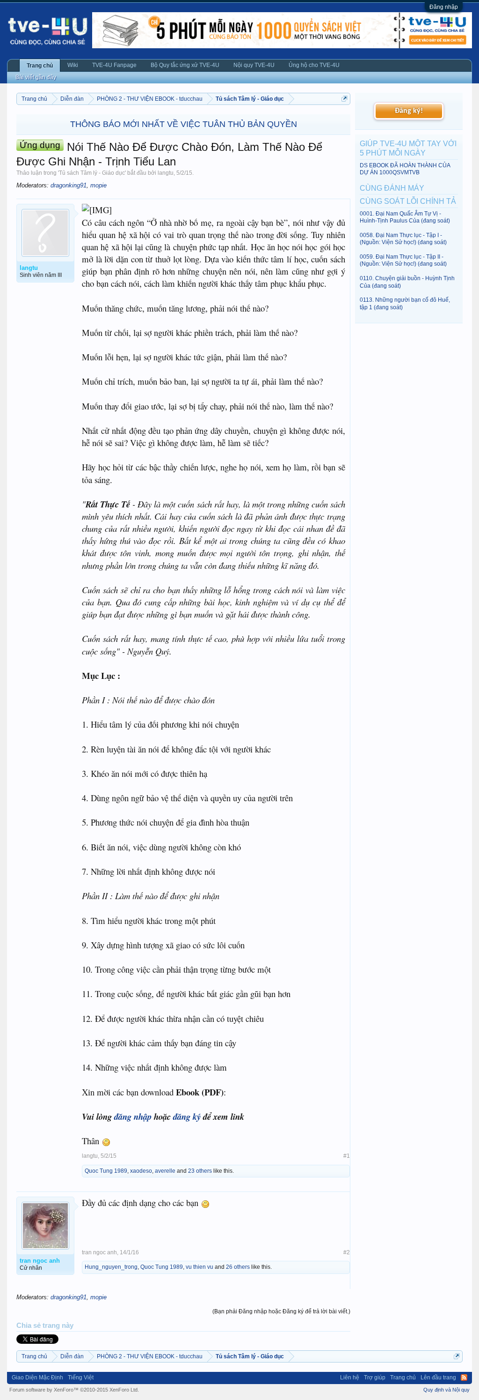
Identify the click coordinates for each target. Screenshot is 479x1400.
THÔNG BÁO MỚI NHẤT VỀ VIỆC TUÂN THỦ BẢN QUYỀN (183, 124)
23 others (200, 1171)
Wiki (72, 65)
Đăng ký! (409, 111)
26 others (238, 1267)
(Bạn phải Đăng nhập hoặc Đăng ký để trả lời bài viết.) (281, 1311)
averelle (165, 1171)
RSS (464, 1377)
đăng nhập (133, 1116)
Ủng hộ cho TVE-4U (314, 65)
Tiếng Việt (81, 1377)
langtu (166, 173)
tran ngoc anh (99, 1252)
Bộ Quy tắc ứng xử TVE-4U (185, 65)
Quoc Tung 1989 (106, 1171)
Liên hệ (349, 1377)
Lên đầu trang (438, 1377)
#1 (346, 1156)
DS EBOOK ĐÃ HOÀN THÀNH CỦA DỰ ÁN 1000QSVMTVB (405, 169)
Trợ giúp (374, 1377)
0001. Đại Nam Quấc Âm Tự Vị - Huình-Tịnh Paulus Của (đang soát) (405, 217)
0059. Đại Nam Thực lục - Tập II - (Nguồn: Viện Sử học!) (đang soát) (403, 260)
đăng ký (187, 1116)
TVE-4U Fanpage (114, 65)
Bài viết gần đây (35, 77)
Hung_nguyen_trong (111, 1267)
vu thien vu (199, 1267)
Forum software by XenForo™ (74, 1390)
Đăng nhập (443, 7)
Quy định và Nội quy (446, 1390)
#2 (346, 1252)
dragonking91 (69, 185)
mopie (98, 185)
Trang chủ (40, 65)
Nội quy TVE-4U (254, 65)
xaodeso (141, 1171)
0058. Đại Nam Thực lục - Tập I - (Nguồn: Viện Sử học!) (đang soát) (403, 239)
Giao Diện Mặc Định (37, 1377)
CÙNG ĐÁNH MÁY (392, 188)
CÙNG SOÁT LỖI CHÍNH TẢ (408, 201)
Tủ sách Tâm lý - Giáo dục (92, 173)
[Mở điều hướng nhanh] (344, 99)
